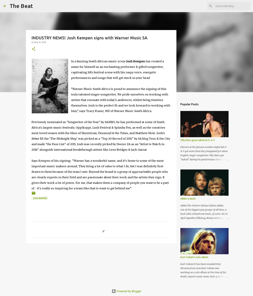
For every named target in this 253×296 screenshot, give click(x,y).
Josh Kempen (40, 198)
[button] (33, 49)
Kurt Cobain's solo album (194, 257)
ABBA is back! (188, 198)
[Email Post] (33, 194)
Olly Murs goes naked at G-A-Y (197, 140)
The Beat (21, 6)
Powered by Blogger (128, 291)
